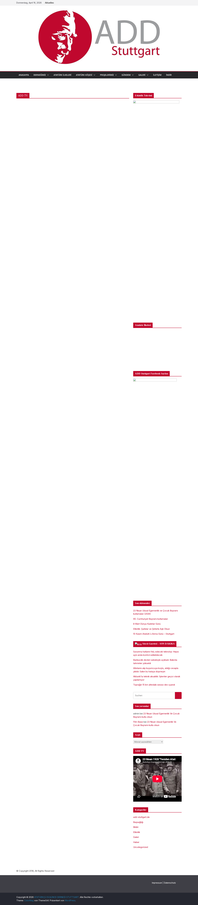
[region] (157, 348)
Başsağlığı (138, 822)
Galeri (136, 837)
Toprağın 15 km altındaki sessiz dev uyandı (154, 684)
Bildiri (135, 827)
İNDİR (169, 75)
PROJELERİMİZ (107, 75)
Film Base (138, 721)
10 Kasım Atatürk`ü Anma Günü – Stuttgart (153, 633)
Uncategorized (140, 847)
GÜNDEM (126, 75)
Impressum (157, 883)
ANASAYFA (24, 75)
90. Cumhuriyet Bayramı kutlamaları (150, 618)
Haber (136, 842)
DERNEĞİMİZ (39, 75)
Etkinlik (136, 832)
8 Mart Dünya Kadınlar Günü (147, 623)
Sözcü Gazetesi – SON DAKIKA (158, 643)
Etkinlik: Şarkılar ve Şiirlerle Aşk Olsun (151, 628)
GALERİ (141, 75)
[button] (47, 75)
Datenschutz (170, 883)
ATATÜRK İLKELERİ (62, 75)
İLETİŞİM (157, 75)
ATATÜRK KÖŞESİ (84, 75)
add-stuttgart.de (141, 817)
